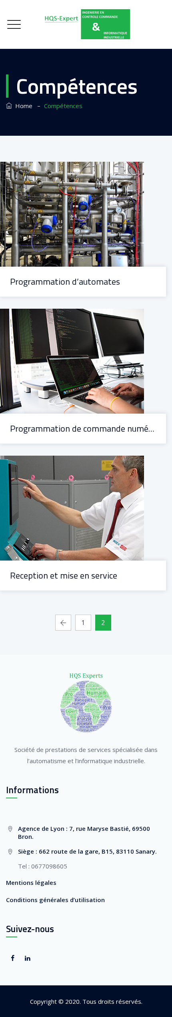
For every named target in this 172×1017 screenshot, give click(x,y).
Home (22, 106)
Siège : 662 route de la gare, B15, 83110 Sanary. (87, 851)
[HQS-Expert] (86, 24)
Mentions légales (31, 882)
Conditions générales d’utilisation (55, 900)
